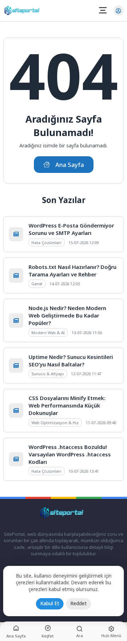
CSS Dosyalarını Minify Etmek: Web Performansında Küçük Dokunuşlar (67, 405)
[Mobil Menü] (102, 10)
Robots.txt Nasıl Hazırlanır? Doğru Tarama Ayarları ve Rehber (72, 270)
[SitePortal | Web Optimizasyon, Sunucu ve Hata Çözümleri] (23, 11)
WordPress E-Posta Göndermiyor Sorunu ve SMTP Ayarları (71, 229)
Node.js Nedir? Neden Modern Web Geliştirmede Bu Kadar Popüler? (67, 315)
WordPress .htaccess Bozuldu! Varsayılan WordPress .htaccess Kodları (70, 454)
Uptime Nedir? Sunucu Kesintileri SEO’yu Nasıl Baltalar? (71, 360)
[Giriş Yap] (118, 10)
